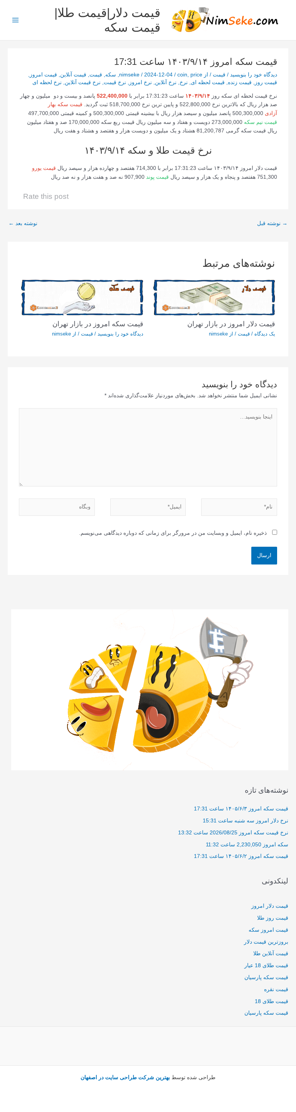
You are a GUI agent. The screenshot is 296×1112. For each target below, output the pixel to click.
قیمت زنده (240, 82)
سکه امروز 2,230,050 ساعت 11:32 (247, 845)
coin (182, 75)
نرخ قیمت (115, 82)
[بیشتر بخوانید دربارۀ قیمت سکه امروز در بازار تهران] (82, 297)
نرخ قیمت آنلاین (83, 82)
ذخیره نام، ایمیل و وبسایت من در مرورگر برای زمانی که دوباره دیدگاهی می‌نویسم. (173, 533)
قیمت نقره (276, 989)
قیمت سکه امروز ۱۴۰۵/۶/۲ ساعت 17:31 (241, 856)
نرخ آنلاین (166, 82)
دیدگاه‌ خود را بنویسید (253, 75)
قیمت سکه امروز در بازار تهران (97, 324)
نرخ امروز (140, 82)
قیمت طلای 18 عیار (266, 965)
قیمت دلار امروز (269, 906)
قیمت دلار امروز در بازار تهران (231, 324)
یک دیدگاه (264, 334)
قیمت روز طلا (272, 918)
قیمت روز (266, 82)
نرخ (184, 82)
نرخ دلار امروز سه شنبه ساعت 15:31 (245, 821)
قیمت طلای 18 (271, 1001)
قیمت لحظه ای (208, 82)
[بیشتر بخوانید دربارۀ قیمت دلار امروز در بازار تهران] (214, 297)
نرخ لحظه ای (47, 82)
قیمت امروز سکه (268, 930)
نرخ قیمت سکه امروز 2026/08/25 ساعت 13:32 (233, 833)
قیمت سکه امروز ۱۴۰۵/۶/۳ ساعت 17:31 (241, 809)
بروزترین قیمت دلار (266, 942)
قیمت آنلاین (73, 75)
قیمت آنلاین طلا (270, 953)
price (196, 75)
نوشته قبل (272, 223)
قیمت (219, 75)
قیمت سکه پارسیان (266, 977)
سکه (110, 75)
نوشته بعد (22, 223)
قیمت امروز (43, 75)
